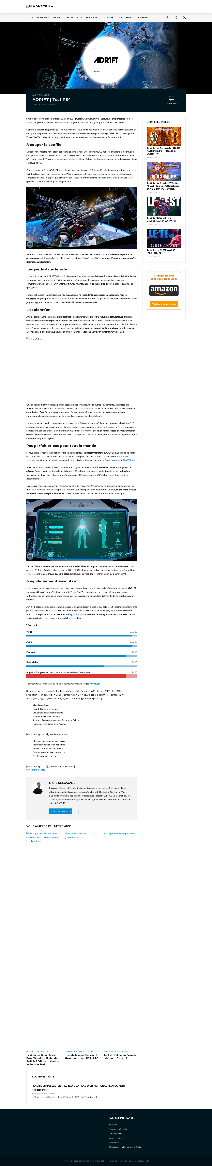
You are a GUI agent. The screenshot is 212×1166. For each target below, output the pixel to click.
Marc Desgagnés (50, 104)
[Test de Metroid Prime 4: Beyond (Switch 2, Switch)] (164, 206)
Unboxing (109, 17)
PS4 (42, 95)
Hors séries (92, 17)
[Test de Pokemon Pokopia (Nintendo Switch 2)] (120, 940)
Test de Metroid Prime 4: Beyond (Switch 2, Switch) (161, 219)
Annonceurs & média (118, 1129)
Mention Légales (116, 1138)
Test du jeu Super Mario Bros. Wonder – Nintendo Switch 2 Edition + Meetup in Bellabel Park (42, 1060)
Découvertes (74, 17)
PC (77, 1051)
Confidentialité (115, 1133)
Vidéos (53, 1051)
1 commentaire (172, 103)
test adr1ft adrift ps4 (36, 770)
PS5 (80, 1051)
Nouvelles (43, 17)
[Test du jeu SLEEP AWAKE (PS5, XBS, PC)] (164, 238)
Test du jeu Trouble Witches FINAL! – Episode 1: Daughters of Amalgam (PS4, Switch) (163, 186)
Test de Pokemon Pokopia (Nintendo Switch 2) (120, 1057)
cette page (94, 683)
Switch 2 (40, 1051)
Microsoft (70, 1051)
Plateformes (126, 17)
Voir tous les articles (61, 811)
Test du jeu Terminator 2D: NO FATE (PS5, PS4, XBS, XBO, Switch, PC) (164, 151)
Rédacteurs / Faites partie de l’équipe (125, 1147)
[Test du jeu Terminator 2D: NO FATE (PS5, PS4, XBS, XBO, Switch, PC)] (164, 136)
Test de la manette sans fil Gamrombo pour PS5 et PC (81, 1057)
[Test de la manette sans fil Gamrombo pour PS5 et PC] (82, 940)
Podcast (58, 17)
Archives (36, 95)
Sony (47, 95)
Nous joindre (114, 1142)
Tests (29, 17)
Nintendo (30, 1051)
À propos (143, 17)
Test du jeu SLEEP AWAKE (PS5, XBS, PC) (161, 251)
